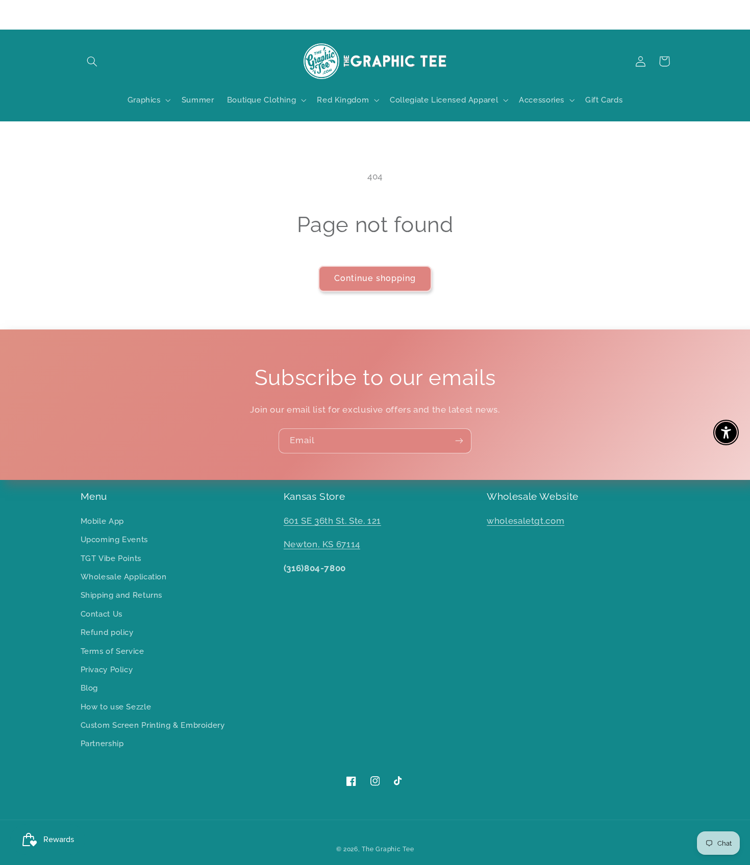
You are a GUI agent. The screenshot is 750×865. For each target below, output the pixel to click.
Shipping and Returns (122, 595)
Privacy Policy (107, 669)
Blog (89, 687)
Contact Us (101, 613)
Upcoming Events (114, 539)
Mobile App (102, 521)
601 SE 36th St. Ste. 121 (332, 521)
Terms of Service (112, 651)
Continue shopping (375, 278)
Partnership (102, 743)
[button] (92, 61)
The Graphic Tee (388, 849)
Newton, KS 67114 (322, 544)
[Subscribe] (459, 440)
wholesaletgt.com (525, 521)
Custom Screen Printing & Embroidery (153, 725)
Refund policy (107, 632)
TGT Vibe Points (111, 558)
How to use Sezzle (116, 706)
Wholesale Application (124, 576)
